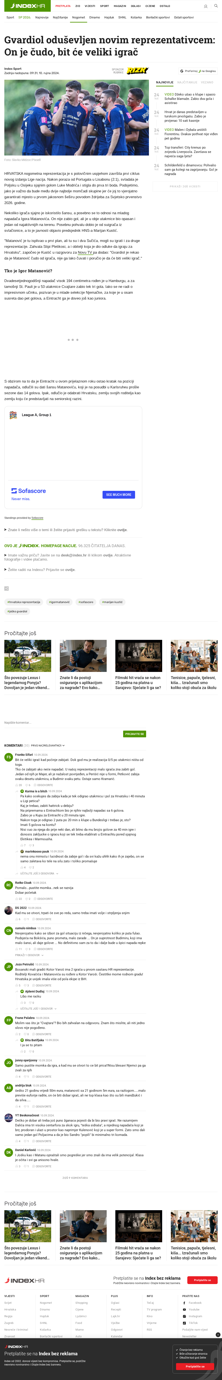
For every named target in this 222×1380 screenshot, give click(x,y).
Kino (150, 1316)
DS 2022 (21, 908)
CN (9, 931)
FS (9, 757)
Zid (77, 6)
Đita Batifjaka (34, 1040)
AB (9, 1088)
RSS (149, 1329)
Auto (78, 1336)
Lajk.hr (115, 1316)
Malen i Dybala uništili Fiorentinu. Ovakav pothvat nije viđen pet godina (191, 134)
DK (9, 1152)
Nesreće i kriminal (16, 1329)
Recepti (116, 1309)
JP (9, 967)
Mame (79, 1329)
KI (22, 791)
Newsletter (189, 1336)
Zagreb (8, 1323)
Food (78, 1323)
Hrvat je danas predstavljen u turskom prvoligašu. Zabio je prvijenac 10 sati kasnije (185, 116)
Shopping (81, 1302)
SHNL (122, 17)
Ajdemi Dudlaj (34, 991)
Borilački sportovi (158, 17)
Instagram (195, 1316)
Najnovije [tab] (165, 82)
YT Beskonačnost (27, 1115)
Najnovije (42, 17)
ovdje (108, 555)
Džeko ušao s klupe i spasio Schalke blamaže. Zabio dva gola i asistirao (190, 98)
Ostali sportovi (184, 17)
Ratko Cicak (23, 882)
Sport (104, 6)
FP (9, 1020)
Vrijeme (152, 1323)
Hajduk (109, 17)
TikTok (193, 1323)
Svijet (7, 1302)
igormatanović (59, 602)
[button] (9, 654)
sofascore (85, 602)
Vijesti (90, 6)
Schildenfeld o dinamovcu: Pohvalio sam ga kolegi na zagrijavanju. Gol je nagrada (191, 169)
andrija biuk (23, 1085)
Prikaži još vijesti (185, 186)
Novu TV (85, 252)
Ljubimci (81, 1316)
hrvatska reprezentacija (23, 602)
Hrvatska (10, 1309)
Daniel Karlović (25, 1150)
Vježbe (115, 1323)
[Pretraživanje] (214, 6)
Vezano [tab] (207, 82)
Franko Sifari (24, 754)
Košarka (136, 17)
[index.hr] (27, 6)
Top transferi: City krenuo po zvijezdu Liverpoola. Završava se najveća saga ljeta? (188, 152)
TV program (154, 1309)
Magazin (82, 1296)
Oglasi (136, 6)
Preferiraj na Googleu (200, 71)
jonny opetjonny (26, 1060)
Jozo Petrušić (24, 964)
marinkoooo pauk (37, 851)
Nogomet (78, 17)
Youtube (194, 1309)
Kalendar (116, 1336)
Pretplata (63, 6)
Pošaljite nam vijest (195, 1329)
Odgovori (116, 1329)
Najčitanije (60, 17)
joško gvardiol (17, 611)
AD (22, 991)
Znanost (9, 1336)
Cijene (150, 6)
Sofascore (37, 517)
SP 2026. (24, 17)
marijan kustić (112, 602)
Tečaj (150, 1302)
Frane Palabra (25, 1018)
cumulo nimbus (25, 928)
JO (9, 1063)
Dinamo (94, 17)
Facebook (195, 1302)
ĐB (22, 1040)
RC (9, 885)
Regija (8, 1316)
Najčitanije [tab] (187, 82)
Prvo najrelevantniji (46, 745)
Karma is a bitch (36, 791)
